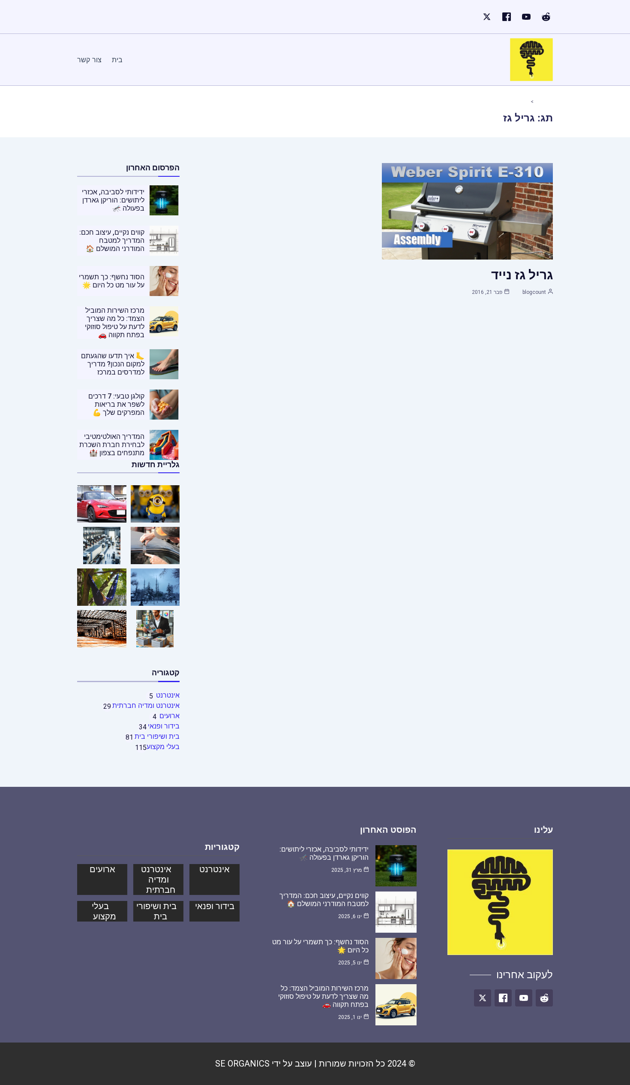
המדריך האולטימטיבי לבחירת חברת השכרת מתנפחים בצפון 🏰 (111, 444)
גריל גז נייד (522, 274)
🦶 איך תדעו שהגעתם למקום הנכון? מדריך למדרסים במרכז (112, 364)
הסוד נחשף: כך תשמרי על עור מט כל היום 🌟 (111, 281)
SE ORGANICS (242, 1063)
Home (541, 102)
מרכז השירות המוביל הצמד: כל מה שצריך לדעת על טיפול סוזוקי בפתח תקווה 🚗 (114, 322)
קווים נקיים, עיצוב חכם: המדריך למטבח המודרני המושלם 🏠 (111, 240)
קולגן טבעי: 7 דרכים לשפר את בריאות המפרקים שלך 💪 (116, 404)
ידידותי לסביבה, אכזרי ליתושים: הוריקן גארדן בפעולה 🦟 (113, 200)
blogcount (534, 292)
